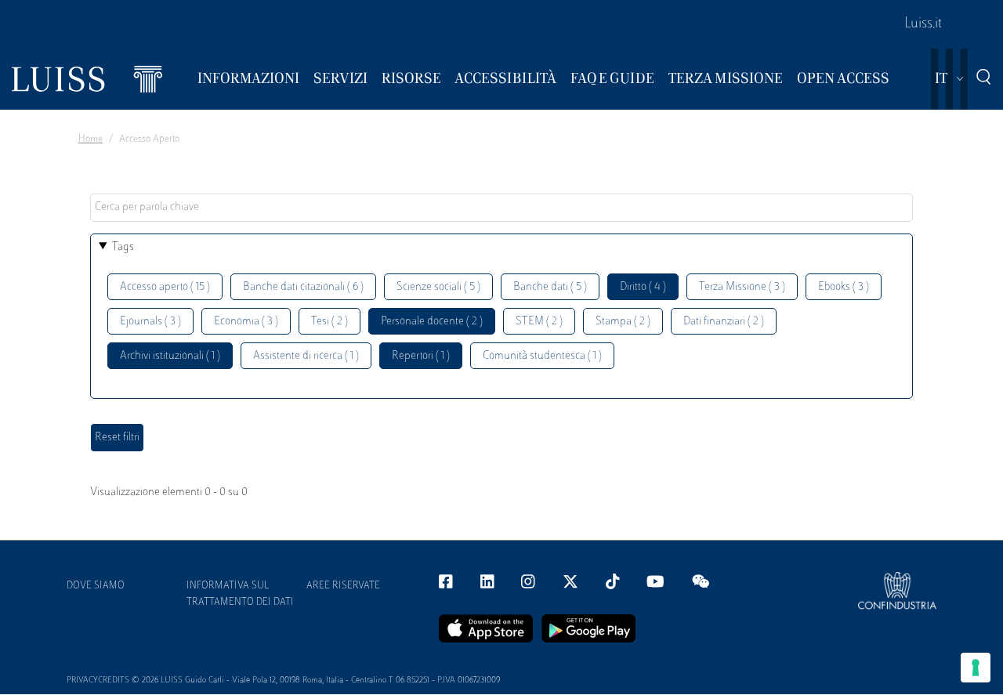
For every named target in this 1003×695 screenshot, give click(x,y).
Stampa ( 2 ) (623, 322)
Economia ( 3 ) (246, 322)
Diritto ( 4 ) (643, 287)
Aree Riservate (343, 586)
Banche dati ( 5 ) (550, 287)
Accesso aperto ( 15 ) (165, 287)
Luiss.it (923, 24)
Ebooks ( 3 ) (843, 287)
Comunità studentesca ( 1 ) (542, 356)
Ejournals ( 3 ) (150, 322)
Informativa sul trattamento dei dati (240, 594)
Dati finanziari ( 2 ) (723, 322)
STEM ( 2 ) (539, 322)
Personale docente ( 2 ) (432, 322)
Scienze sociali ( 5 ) (438, 287)
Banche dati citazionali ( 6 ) (303, 287)
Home (90, 139)
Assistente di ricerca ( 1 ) (306, 356)
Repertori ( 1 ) (421, 356)
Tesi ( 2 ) (329, 322)
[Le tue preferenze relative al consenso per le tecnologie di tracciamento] (975, 667)
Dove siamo (96, 586)
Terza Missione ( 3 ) (742, 287)
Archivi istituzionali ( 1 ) (170, 356)
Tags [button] (123, 247)
